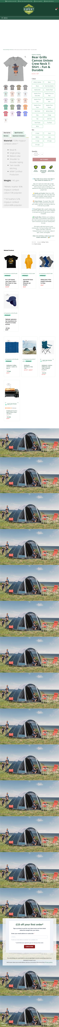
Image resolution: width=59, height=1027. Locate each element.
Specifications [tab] (19, 132)
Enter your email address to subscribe (22, 933)
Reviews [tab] (6, 136)
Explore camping (36, 54)
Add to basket (44, 159)
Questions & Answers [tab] (19, 136)
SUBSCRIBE (29, 946)
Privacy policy (48, 962)
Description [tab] (7, 132)
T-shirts (10, 49)
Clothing (7, 49)
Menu (6, 18)
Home (4, 49)
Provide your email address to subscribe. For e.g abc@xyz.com (24, 939)
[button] (25, 56)
